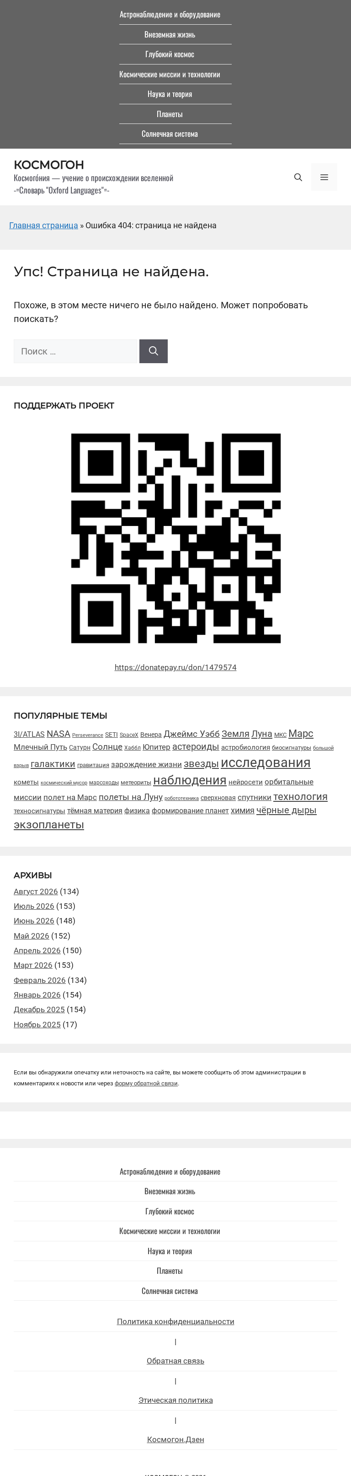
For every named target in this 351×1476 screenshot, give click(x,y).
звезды (201, 763)
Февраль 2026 (40, 980)
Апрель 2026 (37, 950)
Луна (261, 733)
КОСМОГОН (49, 165)
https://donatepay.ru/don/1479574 (176, 667)
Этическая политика (175, 1400)
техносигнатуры (39, 811)
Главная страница (43, 225)
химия (243, 810)
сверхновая (218, 797)
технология (300, 796)
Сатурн (79, 747)
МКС (280, 734)
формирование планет (190, 810)
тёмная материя (94, 810)
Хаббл (132, 747)
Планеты (170, 113)
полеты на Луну (131, 797)
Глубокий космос (169, 53)
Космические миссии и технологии (169, 74)
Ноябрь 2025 (37, 1024)
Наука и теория (170, 93)
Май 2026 (31, 935)
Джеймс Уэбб (192, 734)
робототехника (182, 798)
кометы (26, 782)
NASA (58, 734)
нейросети (246, 782)
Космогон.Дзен (175, 1439)
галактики (53, 763)
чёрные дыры (286, 810)
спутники (254, 797)
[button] (298, 177)
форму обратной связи (146, 1083)
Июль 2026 (34, 906)
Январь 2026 (37, 994)
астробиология (245, 747)
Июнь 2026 (34, 920)
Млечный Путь (40, 746)
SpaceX (129, 734)
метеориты (136, 782)
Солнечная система (170, 133)
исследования (266, 762)
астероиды (195, 746)
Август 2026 (36, 891)
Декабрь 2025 (39, 1009)
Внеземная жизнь (169, 34)
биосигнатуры (291, 747)
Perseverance (87, 735)
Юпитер (156, 746)
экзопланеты (49, 824)
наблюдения (190, 780)
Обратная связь (175, 1360)
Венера (151, 734)
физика (137, 810)
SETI (111, 734)
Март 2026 (33, 965)
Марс (301, 733)
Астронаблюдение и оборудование (170, 14)
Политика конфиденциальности (175, 1321)
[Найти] (153, 351)
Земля (236, 733)
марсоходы (104, 782)
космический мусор (64, 783)
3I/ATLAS (29, 734)
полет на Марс (70, 797)
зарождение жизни (146, 764)
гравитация (93, 765)
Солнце (107, 747)
